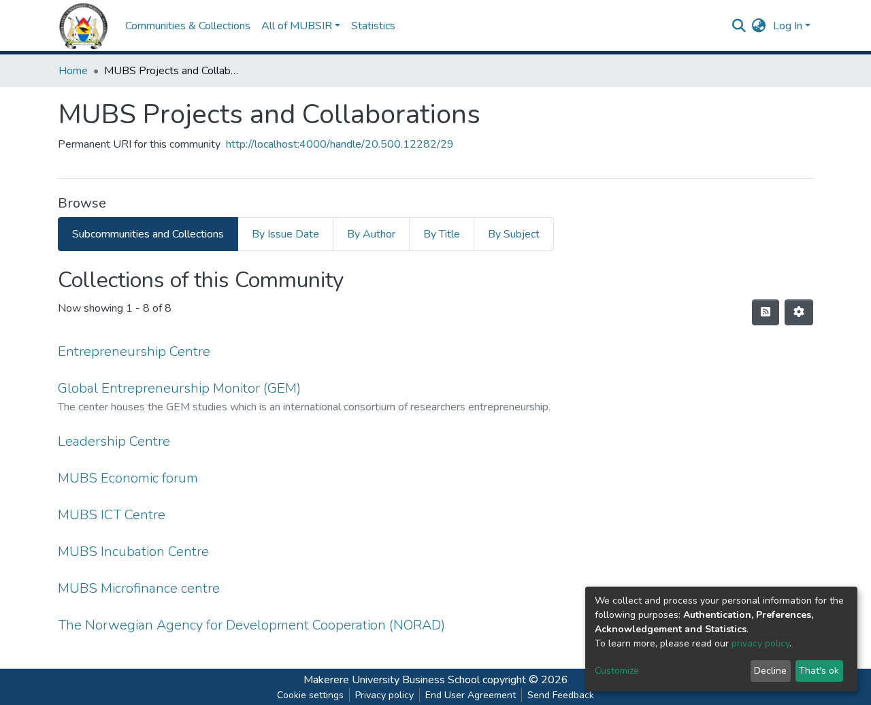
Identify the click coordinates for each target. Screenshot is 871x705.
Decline (770, 670)
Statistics (373, 25)
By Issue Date (285, 234)
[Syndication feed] (765, 312)
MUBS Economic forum (128, 478)
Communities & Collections (187, 25)
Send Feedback (560, 695)
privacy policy (760, 643)
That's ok (819, 670)
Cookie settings (310, 695)
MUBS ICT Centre (111, 515)
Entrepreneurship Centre (134, 351)
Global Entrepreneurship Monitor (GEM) (179, 388)
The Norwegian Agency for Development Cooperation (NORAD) (251, 625)
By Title (441, 234)
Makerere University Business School (391, 679)
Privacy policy (384, 695)
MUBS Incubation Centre (133, 551)
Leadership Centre (114, 441)
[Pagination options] (799, 312)
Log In (787, 25)
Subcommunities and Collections (148, 234)
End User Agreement (470, 695)
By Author (371, 234)
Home (73, 70)
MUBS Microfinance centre (139, 588)
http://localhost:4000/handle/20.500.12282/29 (340, 144)
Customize (617, 670)
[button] (759, 26)
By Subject (514, 234)
